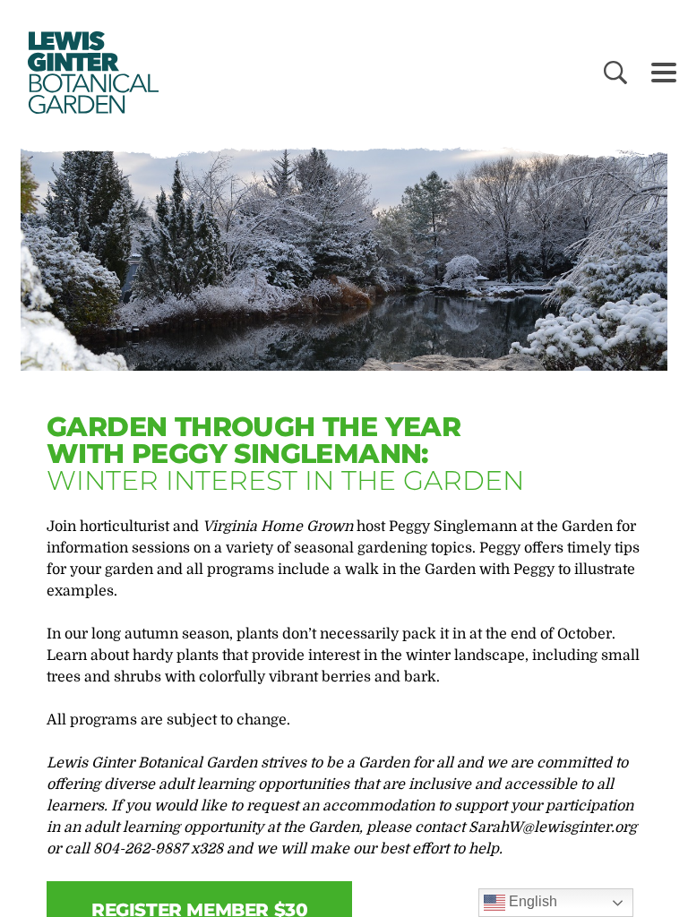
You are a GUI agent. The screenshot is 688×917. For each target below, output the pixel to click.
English (531, 901)
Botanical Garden (89, 72)
